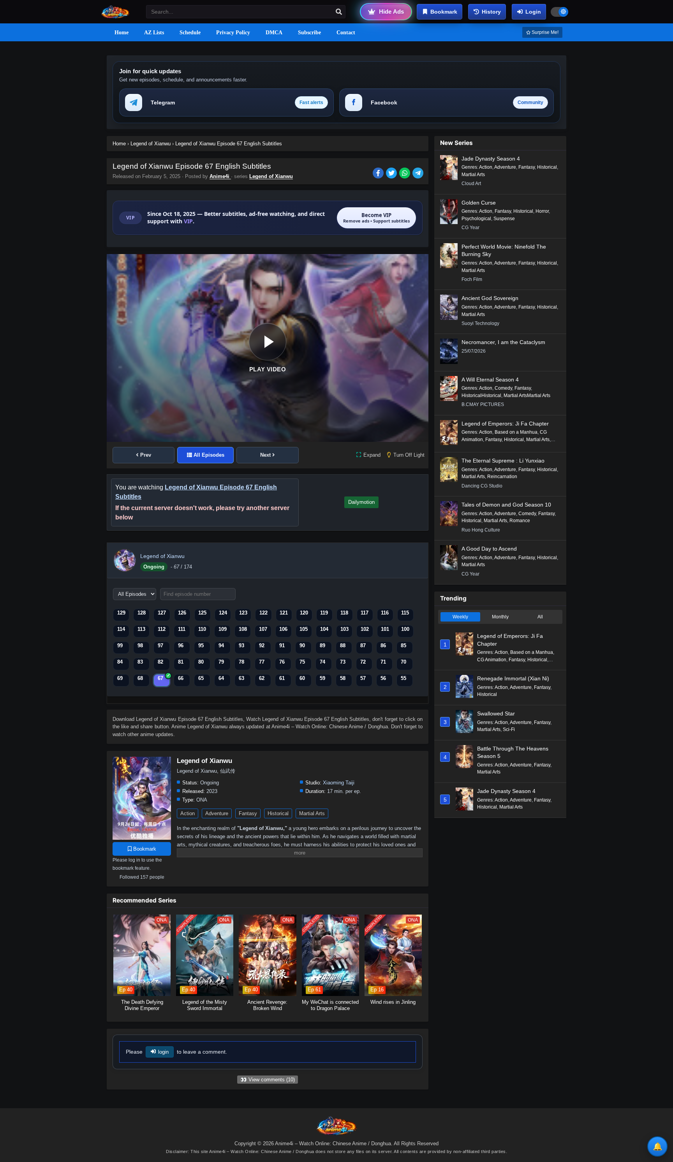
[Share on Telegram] (418, 174)
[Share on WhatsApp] (405, 174)
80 (201, 662)
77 (261, 662)
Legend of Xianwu (271, 176)
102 (365, 629)
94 (221, 645)
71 (383, 662)
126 (182, 613)
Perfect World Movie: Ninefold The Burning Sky (504, 251)
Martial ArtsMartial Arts (527, 395)
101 (385, 629)
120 (304, 613)
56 (383, 678)
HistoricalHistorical (481, 395)
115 (405, 613)
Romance (519, 520)
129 (121, 613)
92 (261, 645)
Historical (278, 813)
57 (363, 678)
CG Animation (491, 659)
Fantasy (248, 813)
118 (344, 613)
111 (181, 629)
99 (120, 645)
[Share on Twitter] (392, 174)
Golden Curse (479, 203)
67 (160, 678)
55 (403, 678)
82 (160, 662)
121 (284, 613)
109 (222, 629)
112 (162, 629)
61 (282, 678)
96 (180, 645)
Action (187, 813)
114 (121, 629)
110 (202, 629)
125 (202, 613)
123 (243, 613)
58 (342, 678)
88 (342, 645)
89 (322, 645)
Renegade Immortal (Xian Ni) (513, 678)
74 (322, 662)
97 (160, 645)
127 (162, 613)
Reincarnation (502, 476)
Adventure (216, 813)
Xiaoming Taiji (338, 783)
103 (344, 629)
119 (324, 613)
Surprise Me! (544, 32)
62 (261, 678)
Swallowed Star (496, 713)
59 (322, 678)
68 (140, 678)
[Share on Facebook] (379, 174)
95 (201, 645)
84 (120, 662)
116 (385, 613)
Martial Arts (312, 813)
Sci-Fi (509, 729)
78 (241, 662)
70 (403, 662)
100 (405, 629)
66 (180, 678)
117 (364, 613)
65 (201, 678)
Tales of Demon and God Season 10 (506, 505)
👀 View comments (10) (267, 1080)
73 (342, 662)
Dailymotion (361, 502)
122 (263, 613)
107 (263, 629)
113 (141, 629)
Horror (542, 211)
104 (324, 629)
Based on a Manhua (516, 432)
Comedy (503, 388)
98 (140, 645)
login (163, 1052)
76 (282, 662)
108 (243, 629)
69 (120, 678)
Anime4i (220, 176)
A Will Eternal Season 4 (490, 379)
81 (180, 662)
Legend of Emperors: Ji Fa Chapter (505, 423)
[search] (339, 12)
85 (403, 645)
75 (302, 662)
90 (302, 645)
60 (302, 678)
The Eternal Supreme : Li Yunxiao (503, 460)
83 (140, 662)
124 (223, 613)
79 (221, 662)
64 (221, 678)
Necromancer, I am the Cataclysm (503, 342)
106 (283, 629)
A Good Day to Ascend (489, 549)
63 (241, 678)
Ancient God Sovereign (490, 298)
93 (241, 645)
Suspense (504, 218)
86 (383, 645)
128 (141, 613)
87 (363, 645)
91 (282, 645)
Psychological (476, 218)
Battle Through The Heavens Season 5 (512, 752)
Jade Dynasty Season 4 (491, 158)
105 (304, 629)
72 (363, 662)
